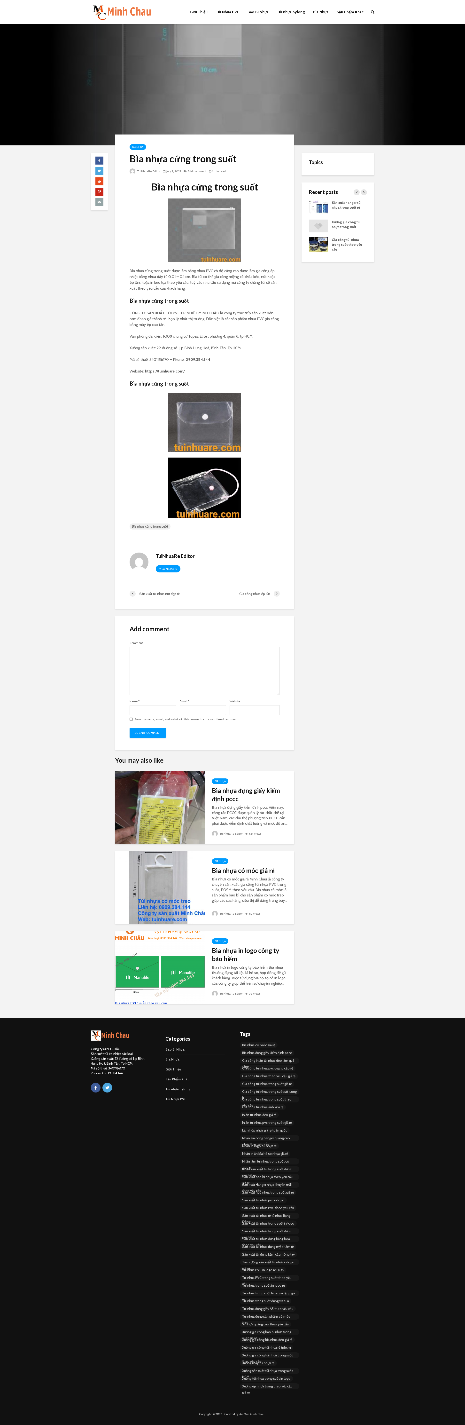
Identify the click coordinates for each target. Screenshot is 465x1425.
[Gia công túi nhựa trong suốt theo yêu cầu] (318, 244)
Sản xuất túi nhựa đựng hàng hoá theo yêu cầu (266, 1239)
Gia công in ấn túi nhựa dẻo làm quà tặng (268, 1061)
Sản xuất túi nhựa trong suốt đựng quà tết (266, 1231)
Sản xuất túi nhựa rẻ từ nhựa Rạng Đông (266, 1216)
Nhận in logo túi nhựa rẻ (259, 1146)
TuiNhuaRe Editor (148, 171)
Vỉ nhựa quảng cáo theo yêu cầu (265, 1324)
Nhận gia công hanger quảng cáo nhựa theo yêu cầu (266, 1138)
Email (184, 701)
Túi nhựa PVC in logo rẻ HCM (263, 1270)
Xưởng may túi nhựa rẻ (258, 1363)
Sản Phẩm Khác (350, 12)
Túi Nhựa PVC (227, 12)
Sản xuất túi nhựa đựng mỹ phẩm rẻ (268, 1246)
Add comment (196, 171)
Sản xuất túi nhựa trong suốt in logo (268, 1223)
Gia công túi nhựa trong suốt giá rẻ (267, 1084)
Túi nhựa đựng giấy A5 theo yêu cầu (267, 1308)
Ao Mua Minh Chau (251, 1414)
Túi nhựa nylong (291, 12)
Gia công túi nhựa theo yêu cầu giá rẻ (268, 1076)
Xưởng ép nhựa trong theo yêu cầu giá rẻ (267, 1386)
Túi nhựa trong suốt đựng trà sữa (265, 1301)
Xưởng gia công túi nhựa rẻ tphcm (266, 1347)
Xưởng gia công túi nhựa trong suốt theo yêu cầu (267, 1355)
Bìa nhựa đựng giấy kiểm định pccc (246, 795)
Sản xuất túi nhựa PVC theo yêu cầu (268, 1208)
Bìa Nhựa (320, 12)
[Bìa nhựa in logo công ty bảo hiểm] (160, 967)
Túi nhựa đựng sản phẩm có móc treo (266, 1317)
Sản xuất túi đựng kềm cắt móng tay (268, 1254)
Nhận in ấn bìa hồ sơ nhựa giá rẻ (265, 1153)
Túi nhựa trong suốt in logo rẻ (263, 1285)
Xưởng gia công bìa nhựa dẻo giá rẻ (267, 1340)
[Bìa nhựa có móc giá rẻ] (160, 887)
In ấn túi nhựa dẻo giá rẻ (259, 1115)
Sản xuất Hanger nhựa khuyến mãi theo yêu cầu (267, 1185)
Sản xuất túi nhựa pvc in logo (263, 1200)
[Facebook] (96, 1087)
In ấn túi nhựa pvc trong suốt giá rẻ (267, 1122)
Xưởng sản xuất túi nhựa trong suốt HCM (267, 1371)
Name (135, 701)
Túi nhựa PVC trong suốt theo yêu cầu (266, 1278)
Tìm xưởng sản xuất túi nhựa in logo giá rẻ (268, 1262)
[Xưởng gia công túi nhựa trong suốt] (318, 225)
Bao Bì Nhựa (258, 12)
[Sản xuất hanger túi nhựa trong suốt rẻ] (318, 207)
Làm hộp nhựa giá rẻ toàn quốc (264, 1130)
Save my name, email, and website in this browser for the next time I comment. (186, 719)
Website (235, 701)
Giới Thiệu (199, 12)
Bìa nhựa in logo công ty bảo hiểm (245, 955)
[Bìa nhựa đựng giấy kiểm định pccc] (160, 807)
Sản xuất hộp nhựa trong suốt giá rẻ (268, 1192)
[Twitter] (107, 1087)
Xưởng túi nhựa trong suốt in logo (266, 1378)
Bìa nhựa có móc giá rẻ (243, 870)
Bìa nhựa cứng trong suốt (150, 526)
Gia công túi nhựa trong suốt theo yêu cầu (347, 245)
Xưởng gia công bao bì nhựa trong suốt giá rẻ (266, 1332)
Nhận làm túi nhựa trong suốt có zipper (265, 1161)
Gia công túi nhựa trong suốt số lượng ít (269, 1092)
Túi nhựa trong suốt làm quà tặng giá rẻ (268, 1293)
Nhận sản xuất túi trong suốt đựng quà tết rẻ (266, 1169)
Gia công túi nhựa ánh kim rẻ (262, 1107)
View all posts (168, 568)
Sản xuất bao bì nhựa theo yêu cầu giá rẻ (267, 1177)
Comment (136, 642)
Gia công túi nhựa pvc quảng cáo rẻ (267, 1068)
